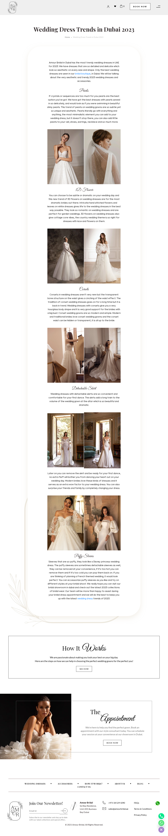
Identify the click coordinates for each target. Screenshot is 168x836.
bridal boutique (83, 74)
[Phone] (161, 816)
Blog (140, 784)
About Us (120, 784)
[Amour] (19, 7)
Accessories (65, 784)
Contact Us (84, 787)
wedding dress (85, 599)
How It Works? (94, 784)
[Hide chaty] (161, 830)
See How (84, 669)
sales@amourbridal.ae (118, 809)
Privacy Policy (140, 815)
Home (67, 37)
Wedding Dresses (35, 784)
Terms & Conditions (143, 809)
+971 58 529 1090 (116, 802)
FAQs (136, 802)
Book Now (140, 6)
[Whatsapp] (161, 823)
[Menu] (157, 7)
